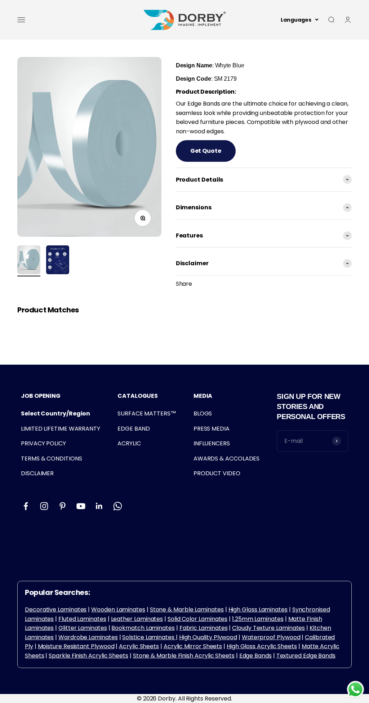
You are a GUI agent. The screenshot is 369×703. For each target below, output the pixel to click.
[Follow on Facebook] (26, 506)
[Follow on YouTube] (81, 506)
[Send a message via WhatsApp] (355, 689)
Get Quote (205, 151)
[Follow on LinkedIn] (99, 506)
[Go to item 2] (57, 260)
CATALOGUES (137, 396)
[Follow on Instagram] (44, 506)
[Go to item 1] (28, 260)
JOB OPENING (41, 396)
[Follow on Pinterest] (62, 506)
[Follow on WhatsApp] (118, 506)
